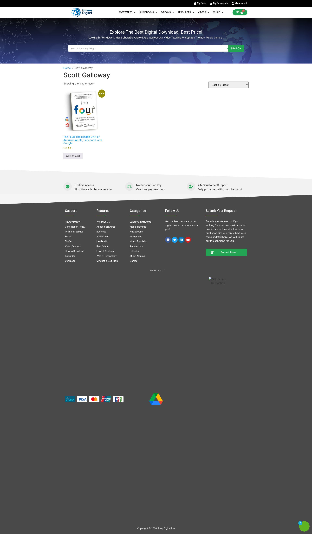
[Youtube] (188, 240)
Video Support (72, 246)
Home (67, 68)
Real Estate (103, 246)
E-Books (166, 12)
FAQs (68, 236)
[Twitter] (175, 240)
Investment (103, 236)
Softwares (125, 12)
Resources (184, 12)
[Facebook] (168, 240)
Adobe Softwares (106, 226)
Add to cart (73, 156)
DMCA (68, 241)
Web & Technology (107, 256)
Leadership (102, 241)
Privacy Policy (72, 221)
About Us (70, 256)
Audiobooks (146, 12)
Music (216, 12)
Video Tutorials (138, 241)
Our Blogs (70, 260)
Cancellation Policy (75, 226)
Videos (202, 12)
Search (236, 48)
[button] (226, 252)
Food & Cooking (105, 251)
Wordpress (136, 236)
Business (101, 231)
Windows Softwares (140, 221)
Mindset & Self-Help (107, 260)
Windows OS (103, 221)
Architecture (136, 246)
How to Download (74, 251)
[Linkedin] (181, 240)
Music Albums (137, 256)
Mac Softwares (138, 226)
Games (133, 260)
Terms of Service (74, 231)
